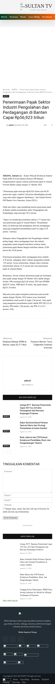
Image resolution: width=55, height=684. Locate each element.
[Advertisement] (27, 56)
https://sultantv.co (27, 385)
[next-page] (9, 452)
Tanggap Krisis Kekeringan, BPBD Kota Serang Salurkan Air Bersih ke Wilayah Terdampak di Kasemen (36, 592)
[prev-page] (4, 452)
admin (11, 125)
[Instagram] (13, 639)
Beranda (6, 89)
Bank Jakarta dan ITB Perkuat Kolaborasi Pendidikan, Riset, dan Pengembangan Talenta (35, 440)
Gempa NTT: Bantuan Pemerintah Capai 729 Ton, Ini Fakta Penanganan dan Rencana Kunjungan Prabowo (36, 547)
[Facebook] (5, 639)
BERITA (14, 89)
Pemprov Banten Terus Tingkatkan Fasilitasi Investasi (41, 344)
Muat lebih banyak (10, 601)
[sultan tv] (27, 614)
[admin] (4, 125)
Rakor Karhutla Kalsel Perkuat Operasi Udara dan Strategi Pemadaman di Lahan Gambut (34, 425)
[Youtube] (20, 639)
